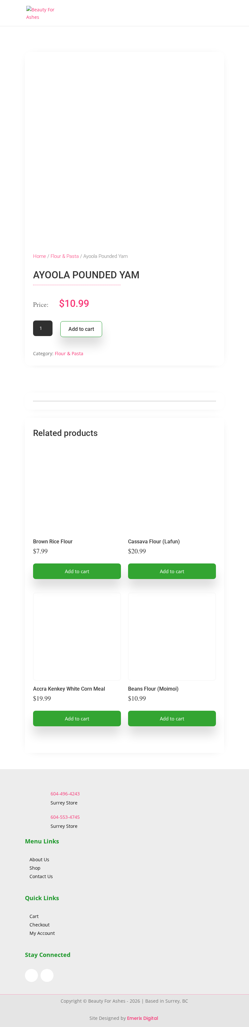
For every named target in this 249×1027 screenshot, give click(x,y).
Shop (35, 868)
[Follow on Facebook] (31, 975)
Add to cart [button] (77, 571)
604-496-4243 (65, 794)
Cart (34, 916)
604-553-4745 (65, 817)
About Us (40, 859)
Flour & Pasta (65, 256)
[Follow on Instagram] (47, 975)
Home (39, 256)
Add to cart (81, 329)
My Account (42, 933)
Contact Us (41, 876)
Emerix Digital (143, 1018)
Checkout (40, 925)
